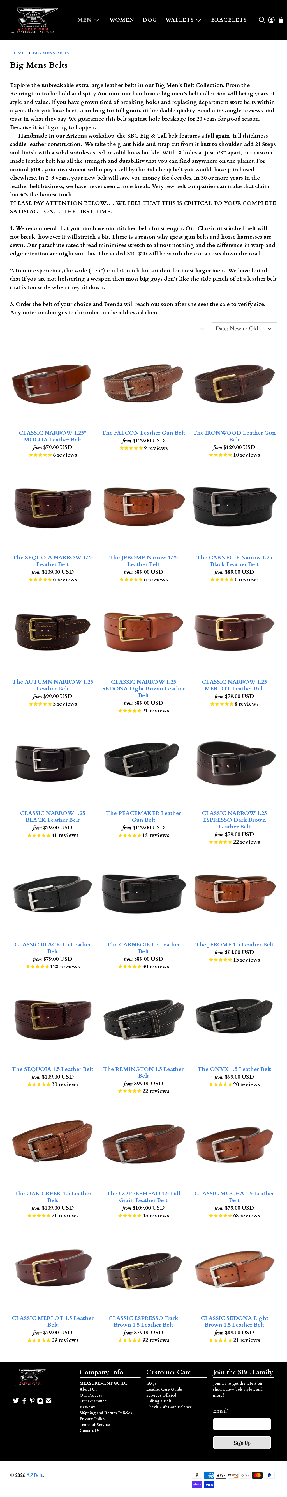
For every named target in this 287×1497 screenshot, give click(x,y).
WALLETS (179, 20)
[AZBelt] (35, 20)
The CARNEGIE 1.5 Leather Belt (143, 948)
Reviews (88, 1407)
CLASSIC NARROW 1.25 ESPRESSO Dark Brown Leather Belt (234, 819)
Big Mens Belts (51, 53)
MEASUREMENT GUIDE (104, 1383)
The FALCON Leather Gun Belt (143, 432)
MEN (85, 20)
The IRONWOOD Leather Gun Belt (234, 436)
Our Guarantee (93, 1401)
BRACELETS (229, 20)
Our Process (91, 1395)
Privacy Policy (92, 1419)
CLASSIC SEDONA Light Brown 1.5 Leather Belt (234, 1321)
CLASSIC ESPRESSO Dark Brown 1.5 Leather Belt (143, 1321)
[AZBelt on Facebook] (24, 1403)
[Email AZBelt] (48, 1403)
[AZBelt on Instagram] (40, 1403)
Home (17, 53)
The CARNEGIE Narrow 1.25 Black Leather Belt (234, 561)
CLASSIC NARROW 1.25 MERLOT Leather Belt (234, 685)
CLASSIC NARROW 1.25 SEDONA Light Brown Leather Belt (143, 688)
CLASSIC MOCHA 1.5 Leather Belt (234, 1197)
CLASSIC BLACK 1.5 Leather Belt (53, 948)
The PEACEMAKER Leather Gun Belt (143, 816)
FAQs (151, 1383)
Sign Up (242, 1442)
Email (221, 1410)
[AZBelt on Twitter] (16, 1403)
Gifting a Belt (158, 1401)
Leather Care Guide (164, 1389)
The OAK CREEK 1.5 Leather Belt (52, 1197)
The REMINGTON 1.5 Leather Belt (143, 1072)
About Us (88, 1389)
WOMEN (121, 20)
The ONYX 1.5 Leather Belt (234, 1069)
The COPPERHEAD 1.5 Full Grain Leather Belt (143, 1197)
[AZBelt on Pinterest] (32, 1403)
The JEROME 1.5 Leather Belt (234, 944)
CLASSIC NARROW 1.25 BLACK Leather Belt (52, 816)
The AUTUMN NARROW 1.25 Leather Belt (52, 685)
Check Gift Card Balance (169, 1407)
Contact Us (89, 1430)
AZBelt (34, 1475)
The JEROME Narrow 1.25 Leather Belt (143, 561)
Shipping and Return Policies (106, 1413)
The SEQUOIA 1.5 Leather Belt (52, 1069)
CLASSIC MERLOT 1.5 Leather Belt (53, 1321)
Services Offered (161, 1395)
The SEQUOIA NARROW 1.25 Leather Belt (53, 561)
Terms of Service (95, 1424)
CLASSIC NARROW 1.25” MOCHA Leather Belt (53, 436)
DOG (150, 20)
